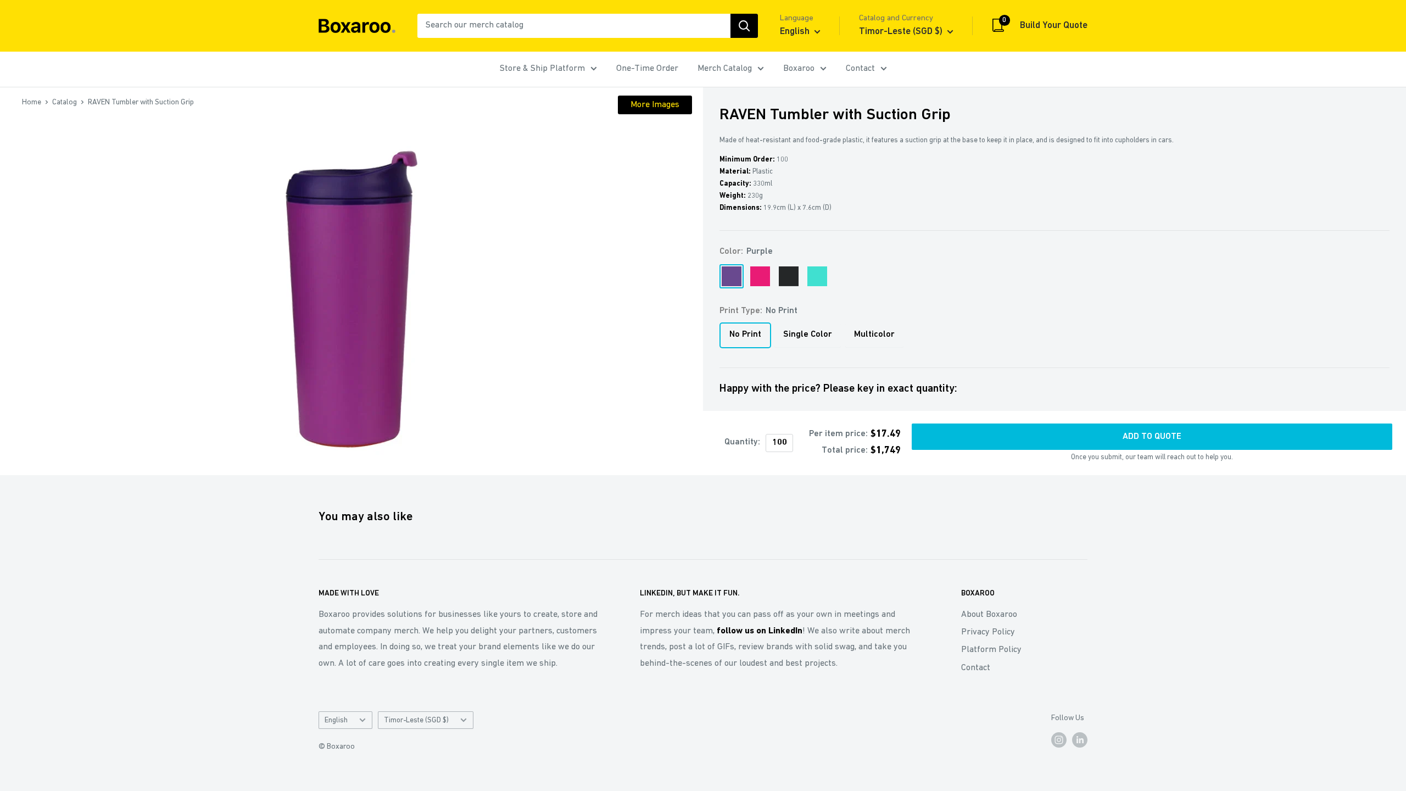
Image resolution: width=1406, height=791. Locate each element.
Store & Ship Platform (542, 68)
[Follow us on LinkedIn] (1079, 740)
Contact (860, 68)
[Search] (744, 26)
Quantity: (742, 442)
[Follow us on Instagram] (1059, 740)
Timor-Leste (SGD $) (416, 720)
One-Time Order (647, 68)
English (336, 720)
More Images (655, 105)
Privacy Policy (988, 632)
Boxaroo (798, 68)
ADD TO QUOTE (1152, 436)
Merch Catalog (725, 68)
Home (31, 102)
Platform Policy (991, 649)
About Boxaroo (989, 614)
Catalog (64, 102)
